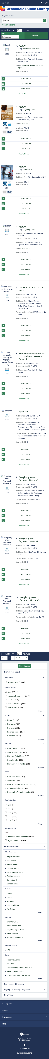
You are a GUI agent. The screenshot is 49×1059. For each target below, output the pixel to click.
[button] (36, 35)
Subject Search (13, 868)
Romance (11, 728)
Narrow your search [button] (12, 672)
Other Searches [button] (10, 852)
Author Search (12, 865)
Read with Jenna (13, 777)
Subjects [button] (8, 715)
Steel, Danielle (12, 760)
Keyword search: (8, 16)
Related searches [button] (11, 846)
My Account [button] (7, 1017)
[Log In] (41, 2)
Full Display (26, 84)
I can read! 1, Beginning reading (19, 792)
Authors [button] (8, 744)
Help (4, 1024)
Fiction (9, 720)
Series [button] (7, 772)
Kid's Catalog (24, 1048)
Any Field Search (13, 857)
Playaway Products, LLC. (16, 764)
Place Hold (25, 89)
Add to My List (24, 94)
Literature (11, 724)
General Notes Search (15, 872)
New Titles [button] (8, 995)
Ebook (10, 700)
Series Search (12, 884)
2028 (10, 805)
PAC (8, 950)
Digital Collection (14, 840)
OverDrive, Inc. (12, 748)
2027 (10, 809)
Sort (3, 34)
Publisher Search (13, 876)
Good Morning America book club (19, 784)
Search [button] (5, 1010)
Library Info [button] (7, 1003)
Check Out (26, 149)
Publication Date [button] (10, 800)
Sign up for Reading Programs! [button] (17, 990)
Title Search (11, 861)
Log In (45, 2)
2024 (10, 820)
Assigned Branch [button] (11, 828)
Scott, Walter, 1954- (14, 752)
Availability (26, 79)
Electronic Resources (16, 696)
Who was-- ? (12, 780)
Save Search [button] (24, 666)
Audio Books (12, 708)
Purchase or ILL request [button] (14, 984)
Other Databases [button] (11, 945)
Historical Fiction (13, 732)
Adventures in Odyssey (16, 788)
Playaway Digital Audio (15, 756)
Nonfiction (11, 736)
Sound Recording (14, 704)
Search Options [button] (9, 25)
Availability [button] (9, 677)
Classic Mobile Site (24, 1053)
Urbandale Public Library (17, 837)
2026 (10, 813)
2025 (10, 816)
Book (10, 692)
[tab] (36, 35)
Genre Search (12, 880)
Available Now (13, 682)
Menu (7, 3)
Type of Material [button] (10, 687)
